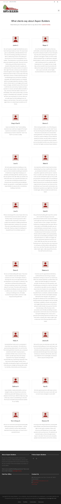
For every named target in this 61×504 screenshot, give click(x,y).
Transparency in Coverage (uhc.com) (47, 498)
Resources (41, 502)
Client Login (5, 1)
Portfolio (25, 502)
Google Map (35, 482)
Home (19, 502)
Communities (33, 502)
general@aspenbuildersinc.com (40, 480)
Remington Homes (17, 471)
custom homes (46, 25)
